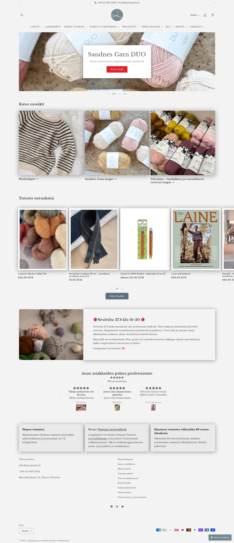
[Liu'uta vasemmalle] (111, 288)
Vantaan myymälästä (112, 429)
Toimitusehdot (125, 473)
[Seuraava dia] (119, 94)
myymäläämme (97, 438)
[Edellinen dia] (108, 94)
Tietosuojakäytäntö (128, 478)
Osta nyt (117, 69)
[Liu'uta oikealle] (122, 288)
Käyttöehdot (124, 483)
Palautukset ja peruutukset (132, 497)
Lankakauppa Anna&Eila (37, 541)
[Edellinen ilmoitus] (19, 2)
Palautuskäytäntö (127, 487)
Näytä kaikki (117, 296)
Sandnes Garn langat (99, 179)
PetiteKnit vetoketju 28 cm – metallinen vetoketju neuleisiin (89, 275)
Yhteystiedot (124, 492)
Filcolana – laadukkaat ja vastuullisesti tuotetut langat (177, 180)
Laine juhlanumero (181, 274)
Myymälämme (125, 459)
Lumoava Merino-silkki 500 (32, 274)
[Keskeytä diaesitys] (126, 94)
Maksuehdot (124, 469)
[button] (22, 15)
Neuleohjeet (27, 179)
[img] (117, 377)
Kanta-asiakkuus (126, 464)
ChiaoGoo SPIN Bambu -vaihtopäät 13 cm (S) (143, 274)
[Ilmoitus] (214, 2)
